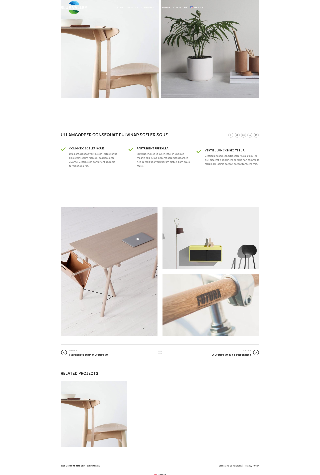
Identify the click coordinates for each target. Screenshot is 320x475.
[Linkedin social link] (249, 135)
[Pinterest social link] (243, 135)
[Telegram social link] (256, 135)
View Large (124, 383)
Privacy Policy (251, 465)
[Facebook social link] (230, 135)
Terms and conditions (229, 465)
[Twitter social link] (237, 135)
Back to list (160, 352)
